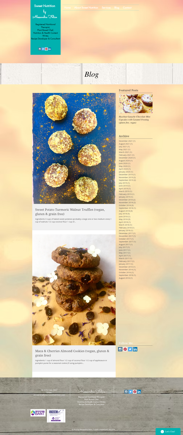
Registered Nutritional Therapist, (91, 397)
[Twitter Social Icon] (43, 48)
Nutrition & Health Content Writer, (91, 402)
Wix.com (112, 429)
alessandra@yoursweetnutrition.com (49, 395)
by (44, 11)
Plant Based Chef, (91, 399)
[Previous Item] (123, 104)
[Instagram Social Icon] (39, 48)
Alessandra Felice (44, 17)
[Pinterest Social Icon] (46, 48)
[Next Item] (148, 104)
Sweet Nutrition (44, 6)
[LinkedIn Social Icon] (49, 48)
